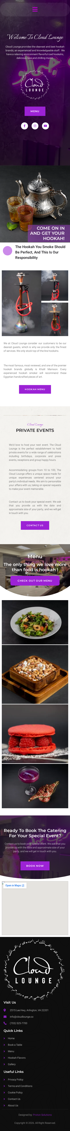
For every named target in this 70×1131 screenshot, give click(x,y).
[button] (35, 10)
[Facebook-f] (24, 125)
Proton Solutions (42, 1115)
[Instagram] (35, 125)
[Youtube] (45, 125)
